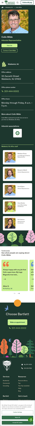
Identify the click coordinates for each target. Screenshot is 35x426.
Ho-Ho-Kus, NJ (7, 288)
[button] (26, 365)
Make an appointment (17, 322)
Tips (19, 383)
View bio (9, 45)
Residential (6, 380)
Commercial (6, 383)
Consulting (6, 386)
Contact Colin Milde (9, 50)
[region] (17, 413)
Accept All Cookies (17, 422)
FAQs (19, 388)
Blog (19, 391)
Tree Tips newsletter (24, 386)
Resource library (22, 380)
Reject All (17, 417)
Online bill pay (27, 2)
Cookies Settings (17, 412)
